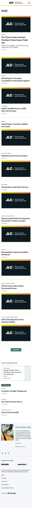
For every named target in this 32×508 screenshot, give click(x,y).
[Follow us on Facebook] (5, 453)
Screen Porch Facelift (10, 412)
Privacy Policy (5, 484)
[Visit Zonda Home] (9, 493)
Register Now (7, 378)
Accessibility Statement (7, 488)
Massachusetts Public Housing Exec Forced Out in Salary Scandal (15, 219)
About (3, 475)
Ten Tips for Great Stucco (11, 402)
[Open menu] (29, 3)
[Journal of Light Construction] (16, 3)
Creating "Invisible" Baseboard (14, 391)
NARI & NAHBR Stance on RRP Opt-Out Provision (13, 109)
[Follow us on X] (2, 453)
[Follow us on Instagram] (9, 453)
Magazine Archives (20, 446)
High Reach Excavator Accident (14, 156)
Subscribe (18, 443)
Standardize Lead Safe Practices (14, 187)
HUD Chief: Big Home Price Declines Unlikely (12, 320)
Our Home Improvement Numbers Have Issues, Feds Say (14, 40)
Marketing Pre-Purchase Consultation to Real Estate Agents (15, 79)
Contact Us (4, 481)
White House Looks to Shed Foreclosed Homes (12, 287)
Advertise (3, 478)
